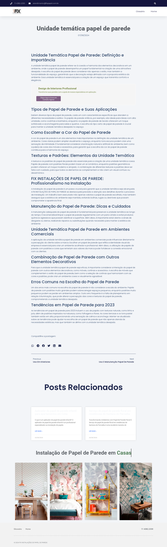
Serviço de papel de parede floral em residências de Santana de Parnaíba (110, 412)
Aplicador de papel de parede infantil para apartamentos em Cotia (56, 412)
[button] (155, 3)
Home (154, 11)
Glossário (140, 11)
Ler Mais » (38, 431)
